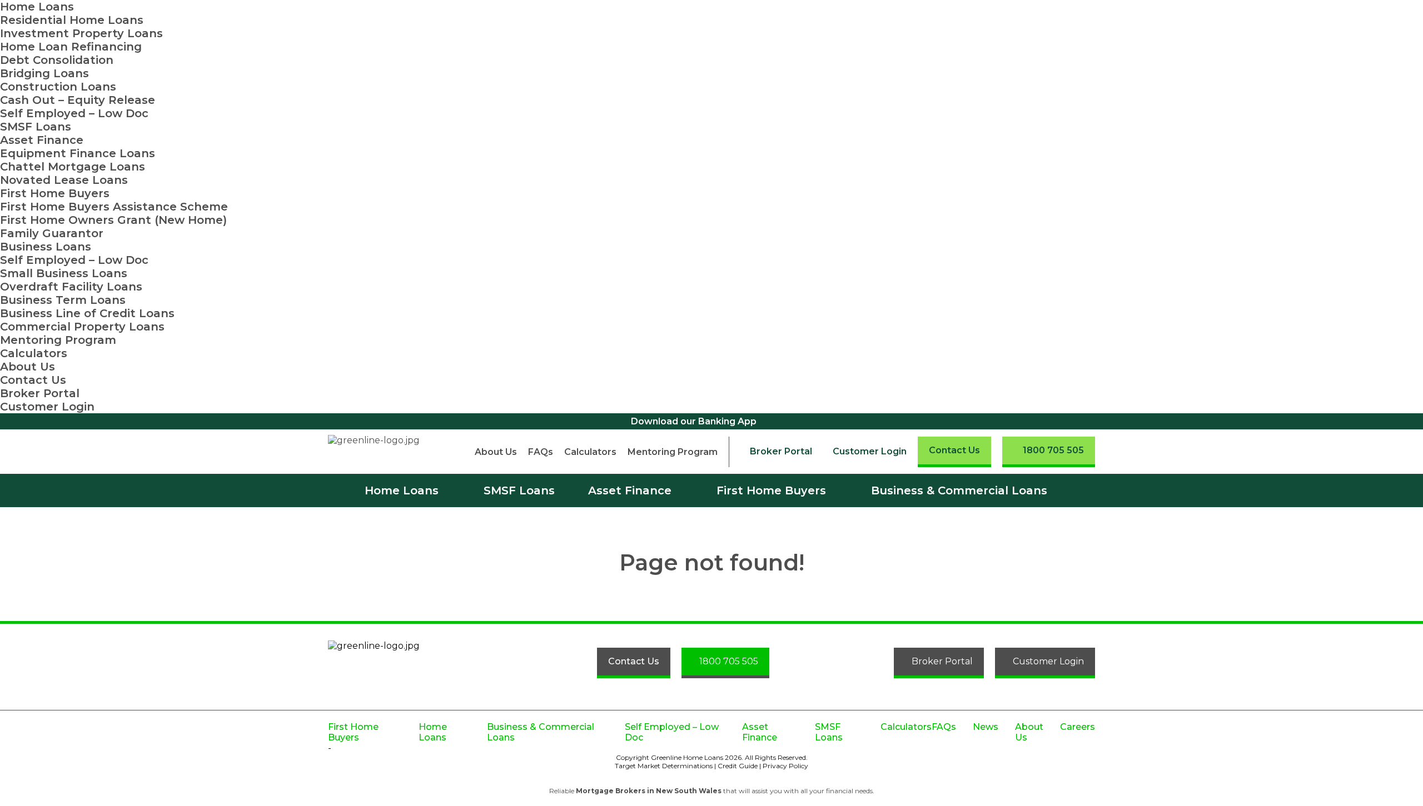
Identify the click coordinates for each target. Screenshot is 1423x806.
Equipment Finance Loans (77, 153)
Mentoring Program (58, 340)
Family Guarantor (51, 233)
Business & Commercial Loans (959, 490)
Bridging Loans (44, 73)
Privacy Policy (785, 766)
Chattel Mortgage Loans (72, 166)
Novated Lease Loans (64, 180)
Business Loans (45, 246)
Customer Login (47, 406)
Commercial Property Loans (82, 326)
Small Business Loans (63, 273)
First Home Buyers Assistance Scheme (114, 206)
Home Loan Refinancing (71, 46)
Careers (1077, 727)
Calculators (33, 353)
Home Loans (37, 6)
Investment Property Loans (81, 33)
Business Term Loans (63, 300)
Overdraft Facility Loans (71, 286)
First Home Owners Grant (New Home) (113, 220)
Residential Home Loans (71, 20)
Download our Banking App (694, 421)
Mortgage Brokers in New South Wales (649, 791)
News (985, 727)
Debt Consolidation (56, 60)
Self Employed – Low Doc (74, 113)
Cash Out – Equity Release (77, 100)
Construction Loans (58, 86)
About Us (27, 366)
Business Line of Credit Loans (87, 313)
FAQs (540, 452)
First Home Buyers (55, 193)
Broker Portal (39, 393)
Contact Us (33, 380)
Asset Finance (41, 140)
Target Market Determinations (664, 766)
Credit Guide (738, 766)
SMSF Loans (35, 126)
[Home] (382, 451)
